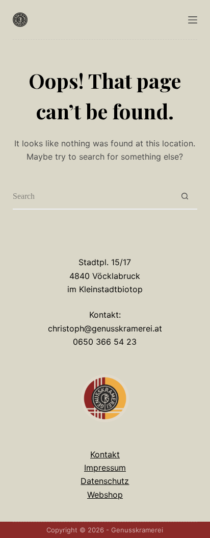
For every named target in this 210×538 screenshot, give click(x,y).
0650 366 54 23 (105, 342)
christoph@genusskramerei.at (105, 328)
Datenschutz (105, 481)
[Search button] (184, 197)
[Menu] (192, 19)
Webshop (105, 495)
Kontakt (105, 454)
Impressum (105, 468)
